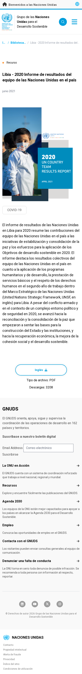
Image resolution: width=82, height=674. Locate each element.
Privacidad (9, 659)
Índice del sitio (11, 664)
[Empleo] (78, 525)
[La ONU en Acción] (78, 465)
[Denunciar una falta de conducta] (78, 561)
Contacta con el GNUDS (20, 541)
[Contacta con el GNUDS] (78, 541)
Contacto (8, 645)
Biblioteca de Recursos (26, 42)
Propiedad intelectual (14, 649)
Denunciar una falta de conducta (26, 561)
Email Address (12, 448)
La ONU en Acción (15, 465)
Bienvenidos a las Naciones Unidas (32, 4)
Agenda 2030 (12, 501)
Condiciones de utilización (18, 668)
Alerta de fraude (12, 654)
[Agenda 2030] (78, 501)
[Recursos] (78, 485)
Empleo (8, 525)
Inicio (6, 42)
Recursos (9, 485)
